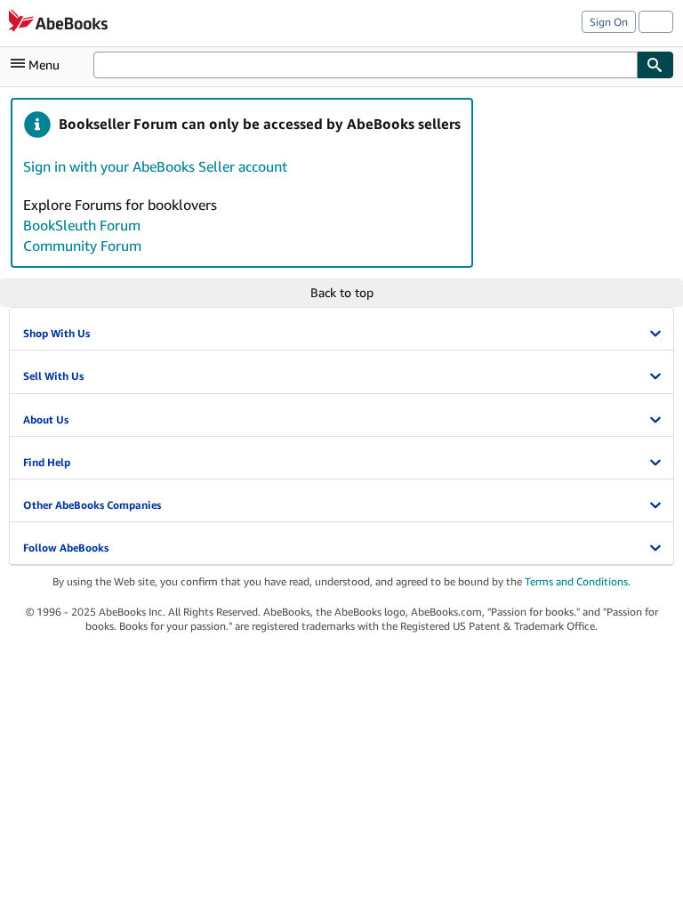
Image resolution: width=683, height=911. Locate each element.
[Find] (655, 65)
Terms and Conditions (576, 581)
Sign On (609, 21)
